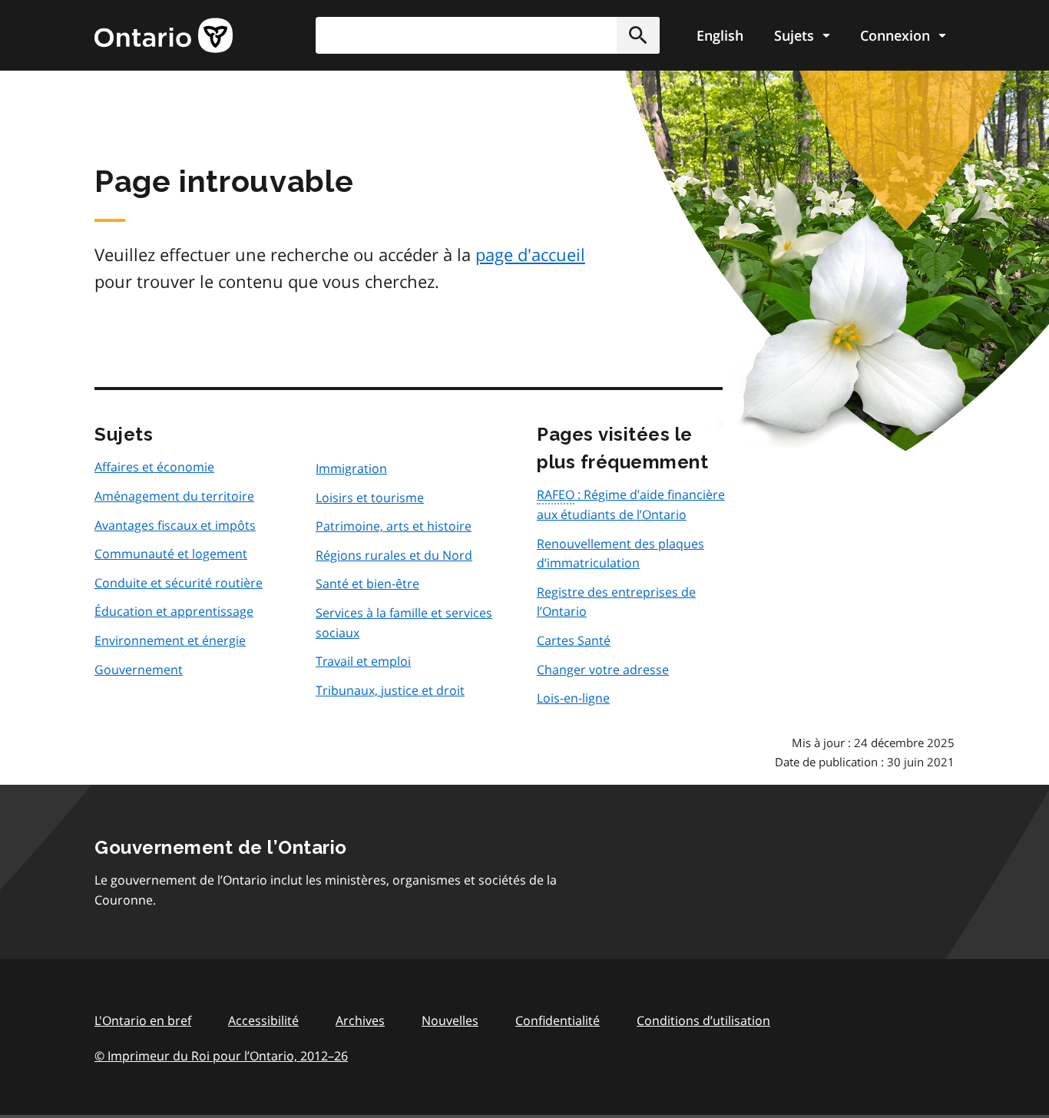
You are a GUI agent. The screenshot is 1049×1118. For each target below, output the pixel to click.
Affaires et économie (154, 466)
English (720, 35)
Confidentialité (557, 1020)
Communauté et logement (170, 553)
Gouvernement (138, 669)
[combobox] (488, 35)
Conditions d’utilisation (703, 1020)
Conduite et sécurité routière (178, 582)
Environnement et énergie (170, 640)
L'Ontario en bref (142, 1020)
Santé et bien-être (367, 583)
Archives (360, 1020)
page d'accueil (530, 254)
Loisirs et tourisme (370, 497)
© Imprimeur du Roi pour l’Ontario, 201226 (221, 1055)
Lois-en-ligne (573, 698)
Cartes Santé (574, 640)
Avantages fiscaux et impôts (175, 525)
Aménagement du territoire (174, 496)
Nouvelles (450, 1020)
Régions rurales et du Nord (394, 555)
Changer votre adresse (603, 669)
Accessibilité (263, 1020)
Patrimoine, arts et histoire (394, 526)
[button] (638, 35)
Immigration (351, 468)
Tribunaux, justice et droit (390, 690)
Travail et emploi (363, 661)
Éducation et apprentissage (173, 611)
